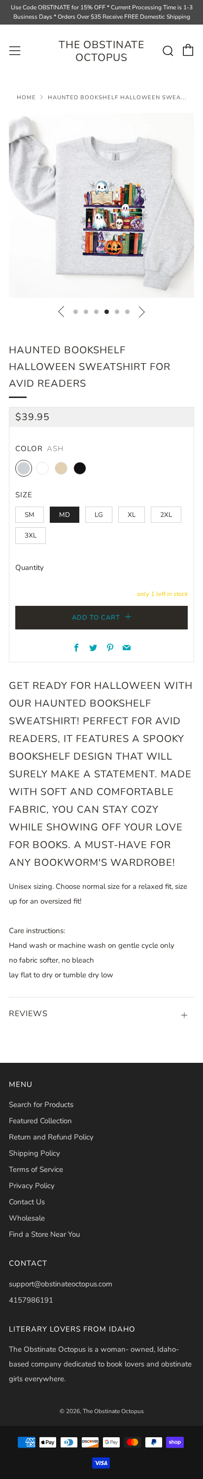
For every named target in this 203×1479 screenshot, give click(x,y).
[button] (75, 312)
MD (64, 514)
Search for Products (41, 1104)
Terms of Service (36, 1169)
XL (131, 514)
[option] (101, 205)
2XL (166, 514)
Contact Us (27, 1202)
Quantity (29, 567)
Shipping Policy (34, 1153)
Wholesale (27, 1218)
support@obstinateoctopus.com (60, 1284)
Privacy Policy (32, 1186)
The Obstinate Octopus (101, 51)
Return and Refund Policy (51, 1137)
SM (29, 514)
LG (99, 514)
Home (26, 97)
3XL (30, 535)
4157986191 (31, 1300)
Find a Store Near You (44, 1234)
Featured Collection (40, 1121)
